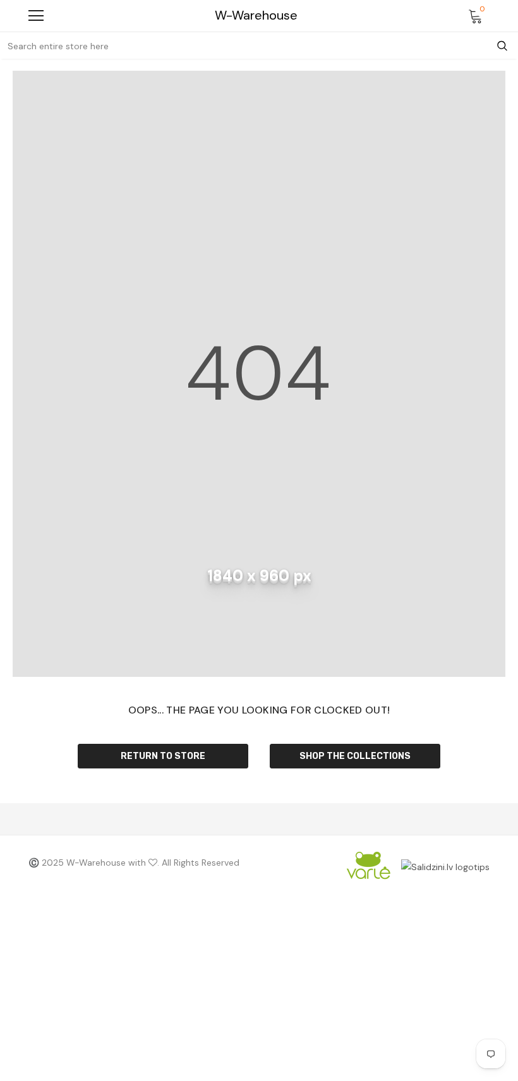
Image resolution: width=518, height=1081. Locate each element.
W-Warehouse (256, 15)
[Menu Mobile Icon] (36, 15)
